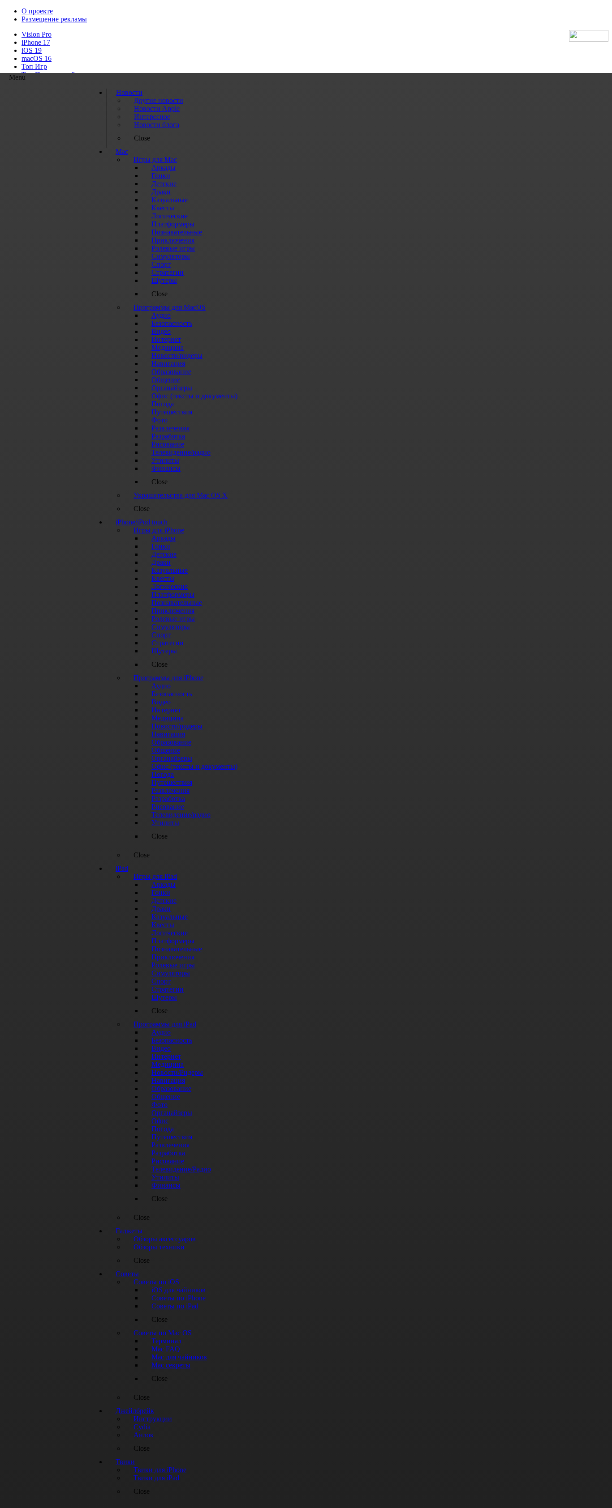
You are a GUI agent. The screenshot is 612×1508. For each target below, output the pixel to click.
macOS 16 (37, 58)
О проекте (37, 11)
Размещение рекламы (54, 19)
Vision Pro (37, 34)
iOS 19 (32, 50)
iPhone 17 (36, 42)
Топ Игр (34, 66)
